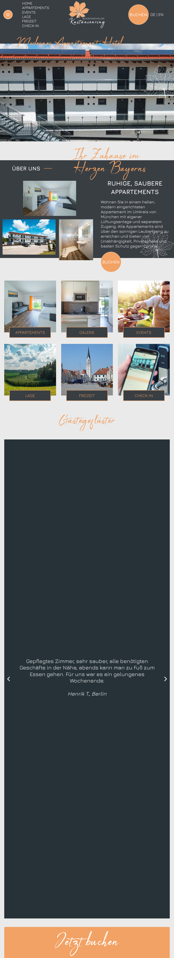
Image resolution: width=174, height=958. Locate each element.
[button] (8, 679)
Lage (26, 16)
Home (27, 3)
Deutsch (152, 14)
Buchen (111, 262)
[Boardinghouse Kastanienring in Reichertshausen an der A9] (87, 14)
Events (29, 12)
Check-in (30, 25)
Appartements (35, 7)
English (160, 14)
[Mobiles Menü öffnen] (8, 14)
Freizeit (29, 21)
